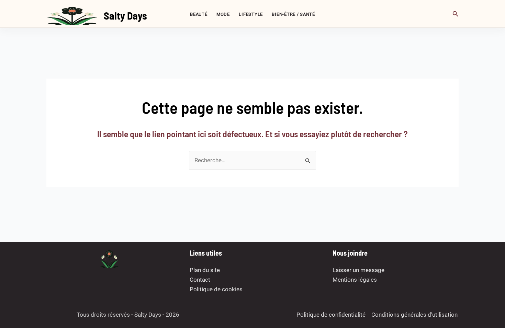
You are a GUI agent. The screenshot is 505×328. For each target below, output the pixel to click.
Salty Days (125, 15)
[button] (455, 14)
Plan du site (205, 270)
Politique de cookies (216, 289)
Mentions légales (355, 279)
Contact (200, 279)
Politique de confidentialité (331, 314)
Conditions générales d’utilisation (414, 314)
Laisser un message (358, 270)
